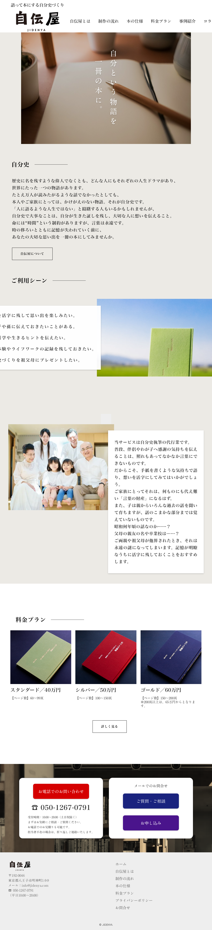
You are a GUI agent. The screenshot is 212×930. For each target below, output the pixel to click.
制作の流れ (108, 21)
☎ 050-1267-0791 (61, 807)
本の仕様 (134, 21)
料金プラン (161, 21)
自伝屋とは (80, 21)
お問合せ (122, 907)
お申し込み (151, 823)
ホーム (120, 864)
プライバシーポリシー (134, 900)
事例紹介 (187, 21)
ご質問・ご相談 (150, 801)
